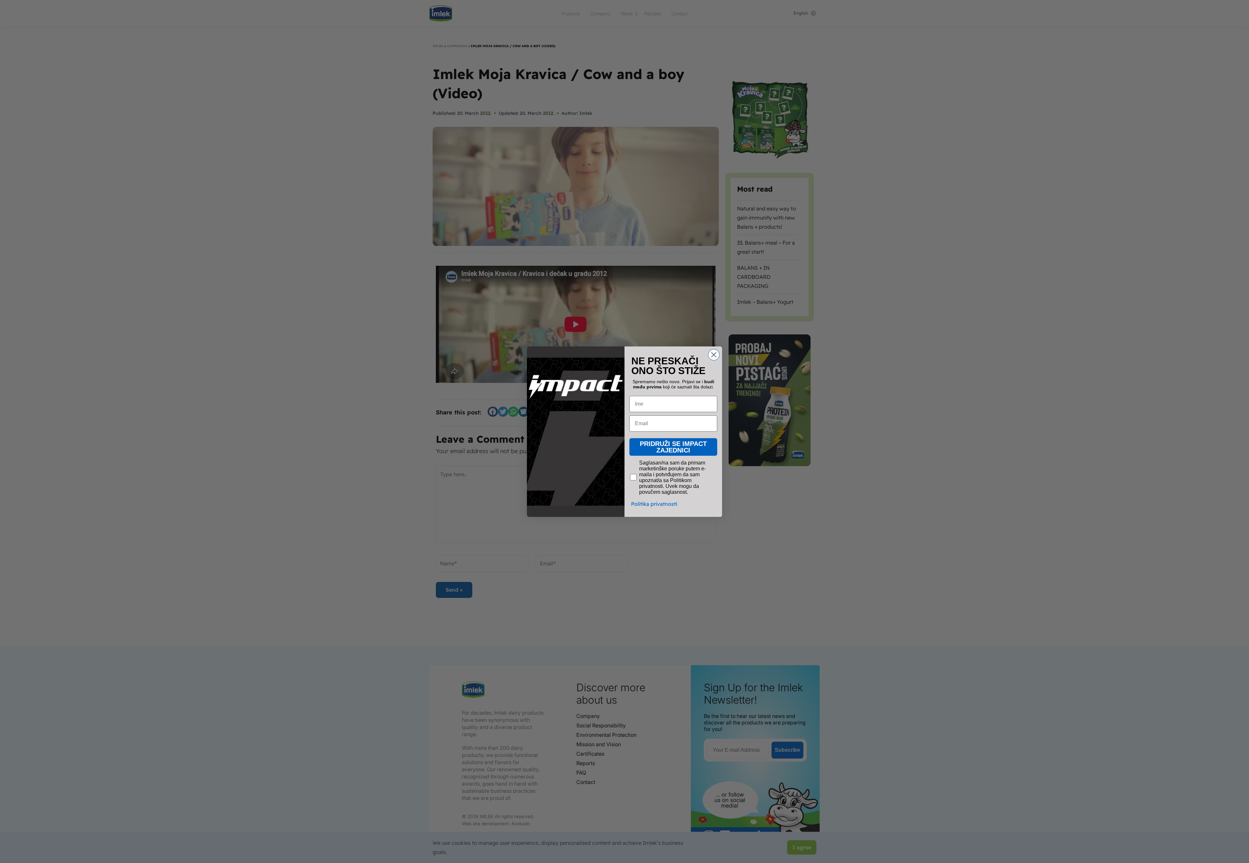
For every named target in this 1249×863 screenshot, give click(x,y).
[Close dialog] (713, 354)
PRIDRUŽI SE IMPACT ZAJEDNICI (673, 447)
